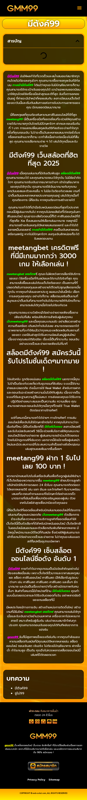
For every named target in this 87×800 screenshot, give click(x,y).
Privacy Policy (36, 780)
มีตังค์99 (21, 688)
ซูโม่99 (19, 693)
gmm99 (12, 637)
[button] (79, 7)
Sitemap (54, 780)
